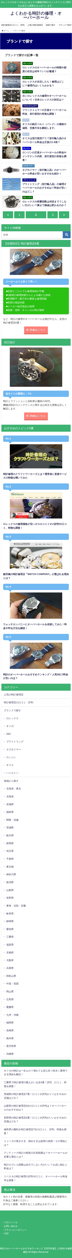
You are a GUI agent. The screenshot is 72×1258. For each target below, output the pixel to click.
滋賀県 (10, 944)
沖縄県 (10, 1054)
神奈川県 (11, 874)
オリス (10, 765)
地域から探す (11, 781)
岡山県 (10, 991)
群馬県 (10, 843)
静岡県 (10, 921)
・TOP (5, 1233)
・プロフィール (10, 1222)
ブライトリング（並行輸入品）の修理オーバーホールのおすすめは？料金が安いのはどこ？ (44, 188)
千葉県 (10, 859)
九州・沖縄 (12, 1015)
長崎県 (10, 1030)
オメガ (10, 726)
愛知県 (10, 929)
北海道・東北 (13, 788)
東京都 (10, 866)
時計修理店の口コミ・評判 (12, 25)
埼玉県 (10, 851)
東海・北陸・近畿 (16, 905)
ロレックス (12, 718)
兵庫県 (10, 968)
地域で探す (50, 25)
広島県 (10, 999)
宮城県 (10, 804)
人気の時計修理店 (35, 25)
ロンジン (11, 757)
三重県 (10, 937)
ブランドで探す (12, 710)
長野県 (10, 898)
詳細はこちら (38, 330)
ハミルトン (12, 773)
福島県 (10, 812)
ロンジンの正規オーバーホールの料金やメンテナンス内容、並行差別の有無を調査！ (44, 156)
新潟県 (10, 882)
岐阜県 (10, 913)
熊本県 (10, 1038)
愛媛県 (10, 1007)
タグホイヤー (13, 749)
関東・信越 (12, 820)
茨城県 (10, 827)
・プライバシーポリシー (14, 1230)
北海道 (10, 796)
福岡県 (10, 1022)
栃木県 (10, 835)
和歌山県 (11, 976)
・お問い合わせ (10, 1226)
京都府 (10, 952)
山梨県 (10, 890)
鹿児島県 (11, 1046)
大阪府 (10, 960)
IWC (8, 734)
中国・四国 (12, 983)
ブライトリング (14, 741)
